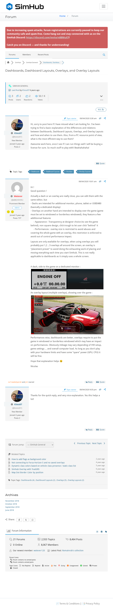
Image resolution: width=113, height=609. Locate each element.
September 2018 (12, 507)
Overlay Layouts (85, 171)
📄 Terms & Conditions (68, 603)
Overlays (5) (61, 480)
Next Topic (97, 443)
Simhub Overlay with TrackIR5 (25, 469)
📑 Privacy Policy (91, 603)
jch (26, 382)
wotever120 (39, 550)
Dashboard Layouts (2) (46, 480)
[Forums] (8, 63)
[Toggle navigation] (103, 6)
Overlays (69, 171)
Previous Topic (83, 443)
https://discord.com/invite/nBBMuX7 (47, 37)
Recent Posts (43, 55)
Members (27, 55)
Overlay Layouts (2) (76, 480)
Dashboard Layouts (52, 171)
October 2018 (11, 504)
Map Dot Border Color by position (27, 472)
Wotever (18, 196)
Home (62, 16)
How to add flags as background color (29, 459)
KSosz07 (25, 90)
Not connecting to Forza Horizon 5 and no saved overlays (38, 462)
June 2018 (9, 510)
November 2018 (12, 501)
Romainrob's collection (72, 550)
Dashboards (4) (28, 480)
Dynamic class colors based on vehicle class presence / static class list (44, 466)
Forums (12, 55)
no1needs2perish (15, 382)
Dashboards (35, 171)
